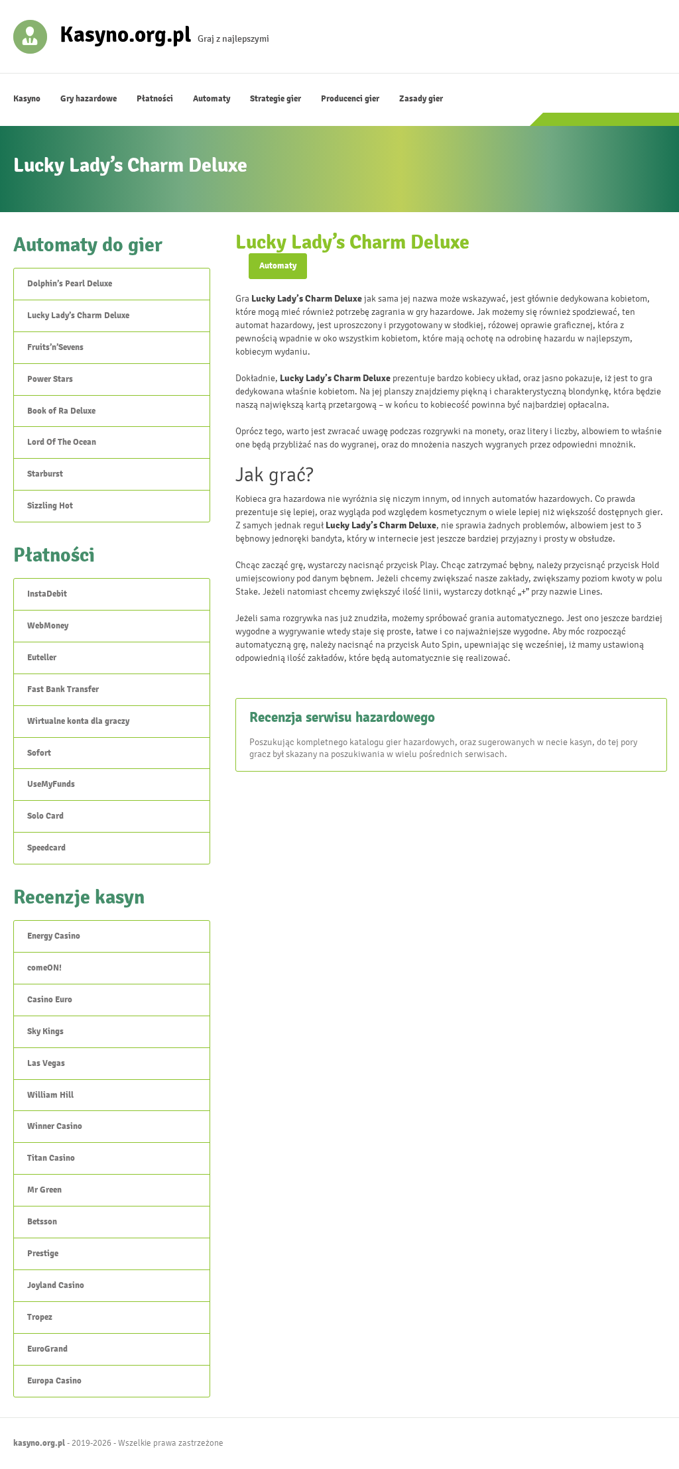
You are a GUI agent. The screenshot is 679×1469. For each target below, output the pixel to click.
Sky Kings (45, 1031)
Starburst (45, 474)
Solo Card (45, 816)
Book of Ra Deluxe (61, 411)
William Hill (50, 1095)
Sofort (39, 753)
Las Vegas (46, 1063)
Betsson (42, 1221)
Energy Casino (53, 936)
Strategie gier (275, 98)
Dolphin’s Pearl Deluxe (69, 283)
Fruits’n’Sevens (55, 347)
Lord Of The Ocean (61, 442)
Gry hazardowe (88, 98)
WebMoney (47, 625)
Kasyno (26, 98)
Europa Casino (54, 1381)
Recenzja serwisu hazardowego (342, 717)
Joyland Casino (55, 1285)
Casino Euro (49, 999)
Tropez (39, 1317)
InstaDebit (47, 594)
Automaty (211, 98)
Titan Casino (51, 1158)
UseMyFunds (51, 784)
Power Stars (50, 379)
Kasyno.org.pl (125, 33)
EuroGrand (47, 1349)
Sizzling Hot (50, 505)
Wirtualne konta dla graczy (78, 721)
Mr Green (44, 1190)
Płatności (155, 98)
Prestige (42, 1253)
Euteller (41, 657)
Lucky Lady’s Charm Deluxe (78, 315)
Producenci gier (350, 98)
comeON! (44, 968)
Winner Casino (54, 1126)
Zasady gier (421, 98)
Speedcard (46, 848)
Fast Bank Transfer (63, 689)
